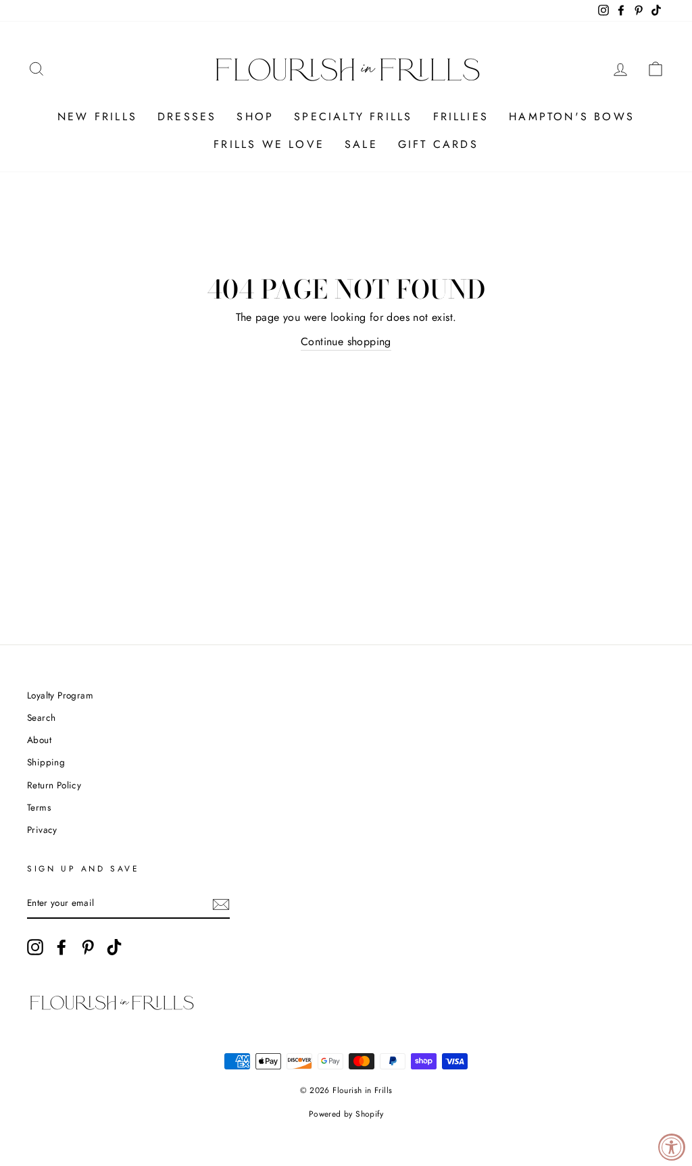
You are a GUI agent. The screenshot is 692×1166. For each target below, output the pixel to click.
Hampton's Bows (572, 116)
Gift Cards (438, 144)
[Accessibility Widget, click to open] (671, 1147)
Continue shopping (346, 341)
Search (41, 717)
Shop (255, 116)
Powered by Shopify (346, 1114)
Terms (39, 807)
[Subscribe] (221, 904)
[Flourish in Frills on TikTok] (114, 947)
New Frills (97, 116)
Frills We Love (269, 144)
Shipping (46, 762)
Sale (361, 144)
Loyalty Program (60, 695)
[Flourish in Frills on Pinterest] (88, 947)
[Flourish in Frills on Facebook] (61, 947)
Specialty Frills (353, 116)
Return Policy (54, 785)
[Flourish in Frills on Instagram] (35, 947)
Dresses (186, 116)
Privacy (42, 829)
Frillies (461, 116)
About (39, 739)
